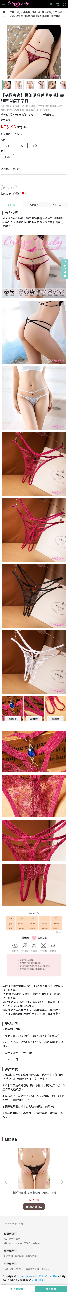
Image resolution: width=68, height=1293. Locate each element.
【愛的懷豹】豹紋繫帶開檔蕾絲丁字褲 (34, 1192)
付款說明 (8, 1256)
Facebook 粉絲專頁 (13, 1223)
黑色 (7, 145)
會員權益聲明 (32, 1268)
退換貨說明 (31, 1256)
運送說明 (19, 1256)
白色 (21, 145)
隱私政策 (45, 1268)
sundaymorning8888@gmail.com (25, 1243)
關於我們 (8, 1268)
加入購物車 (17, 1289)
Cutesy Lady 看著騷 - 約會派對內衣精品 (37, 1276)
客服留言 (19, 1268)
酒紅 (35, 145)
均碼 (7, 157)
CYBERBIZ (37, 1279)
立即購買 (51, 1289)
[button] (60, 52)
